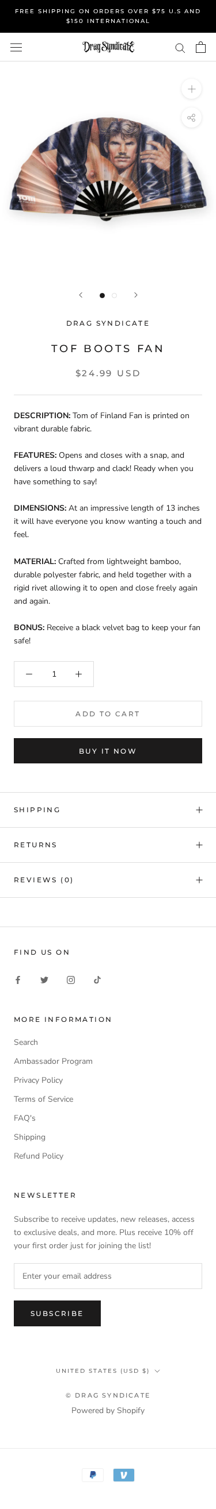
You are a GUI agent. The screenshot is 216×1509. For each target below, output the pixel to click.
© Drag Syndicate (108, 1395)
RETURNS (36, 844)
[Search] (180, 47)
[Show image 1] (102, 295)
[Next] (136, 295)
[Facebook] (18, 979)
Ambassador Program (53, 1061)
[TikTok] (97, 979)
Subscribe (57, 1313)
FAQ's (25, 1118)
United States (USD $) (103, 1371)
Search (26, 1042)
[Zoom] (191, 89)
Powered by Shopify (108, 1410)
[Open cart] (201, 47)
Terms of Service (43, 1099)
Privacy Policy (38, 1080)
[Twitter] (44, 979)
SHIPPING (37, 809)
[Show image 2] (114, 295)
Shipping (30, 1137)
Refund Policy (38, 1156)
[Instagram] (71, 979)
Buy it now (108, 751)
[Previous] (80, 295)
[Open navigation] (16, 47)
